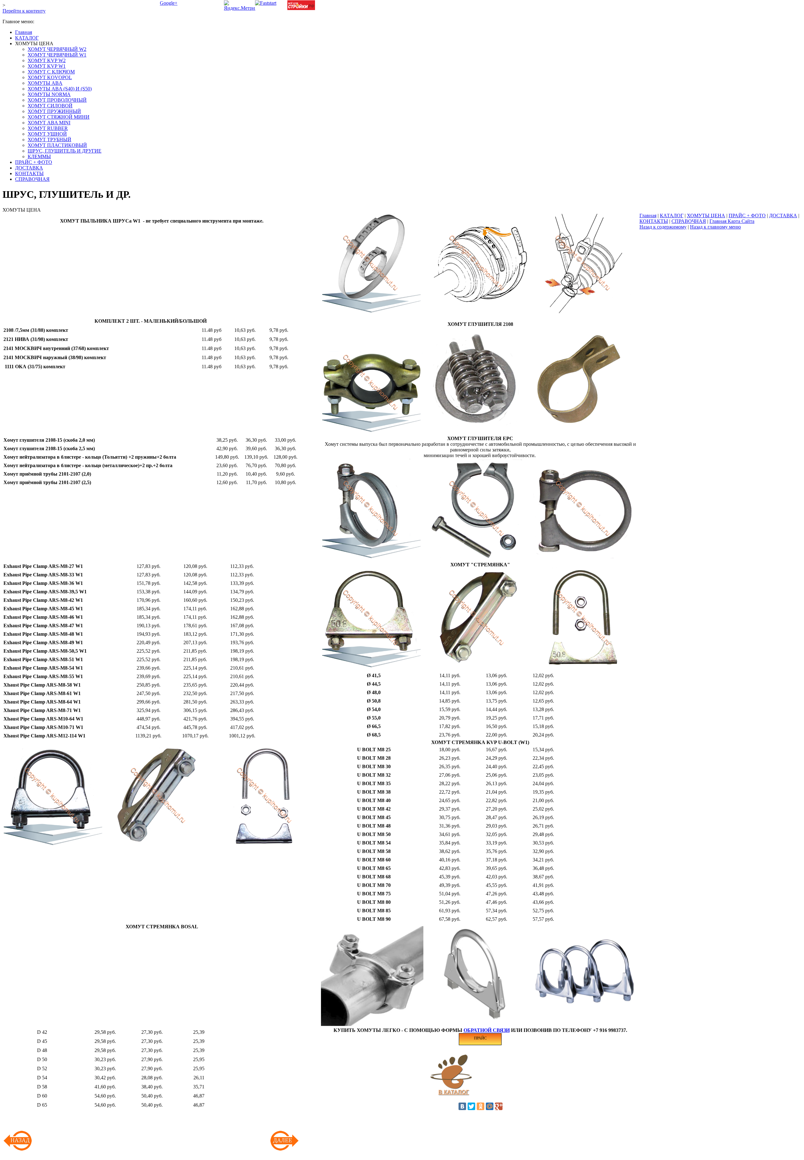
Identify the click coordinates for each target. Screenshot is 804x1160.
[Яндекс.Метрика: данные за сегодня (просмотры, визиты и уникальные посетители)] (242, 5)
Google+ (168, 3)
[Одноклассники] (480, 1106)
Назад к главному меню (715, 226)
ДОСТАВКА (783, 215)
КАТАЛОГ (671, 215)
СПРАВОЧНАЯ (688, 221)
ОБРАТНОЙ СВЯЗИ (487, 1030)
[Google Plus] (499, 1106)
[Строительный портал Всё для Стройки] (301, 8)
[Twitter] (471, 1106)
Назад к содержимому (663, 226)
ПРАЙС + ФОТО (747, 215)
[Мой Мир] (489, 1106)
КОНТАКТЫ (653, 221)
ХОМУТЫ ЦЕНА (706, 215)
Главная (647, 215)
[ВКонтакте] (462, 1106)
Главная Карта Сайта (731, 221)
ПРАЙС (480, 1038)
